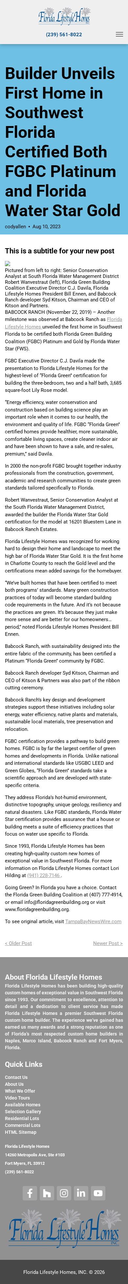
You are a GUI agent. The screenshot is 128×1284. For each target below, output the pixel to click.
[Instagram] (64, 1193)
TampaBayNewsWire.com (93, 921)
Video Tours (17, 1097)
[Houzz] (47, 1193)
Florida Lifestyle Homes (27, 1146)
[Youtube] (98, 1193)
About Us (14, 1084)
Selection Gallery (23, 1111)
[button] (119, 34)
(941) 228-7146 (44, 875)
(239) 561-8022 (64, 35)
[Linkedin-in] (81, 1193)
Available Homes (22, 1104)
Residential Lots (22, 1118)
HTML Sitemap (20, 1132)
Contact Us (16, 1077)
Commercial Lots (22, 1125)
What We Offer (20, 1091)
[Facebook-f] (30, 1193)
